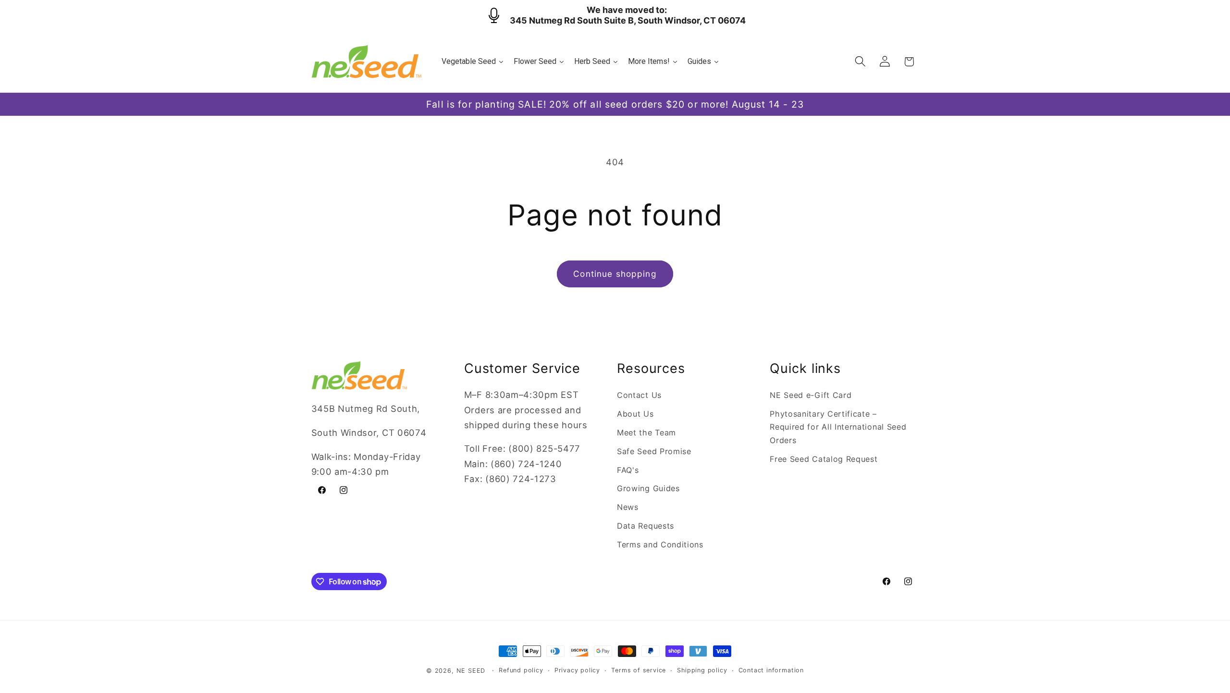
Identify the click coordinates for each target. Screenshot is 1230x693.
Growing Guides (648, 488)
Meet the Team (646, 432)
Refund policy (521, 670)
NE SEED (471, 670)
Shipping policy (702, 670)
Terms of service (638, 670)
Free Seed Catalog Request (823, 459)
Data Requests (645, 526)
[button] (860, 62)
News (628, 507)
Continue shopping (615, 274)
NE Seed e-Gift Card (810, 395)
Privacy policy (577, 670)
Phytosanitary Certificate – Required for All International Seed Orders (838, 427)
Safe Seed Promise (654, 451)
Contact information (771, 670)
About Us (635, 414)
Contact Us (639, 395)
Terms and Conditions (660, 544)
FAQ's (628, 470)
